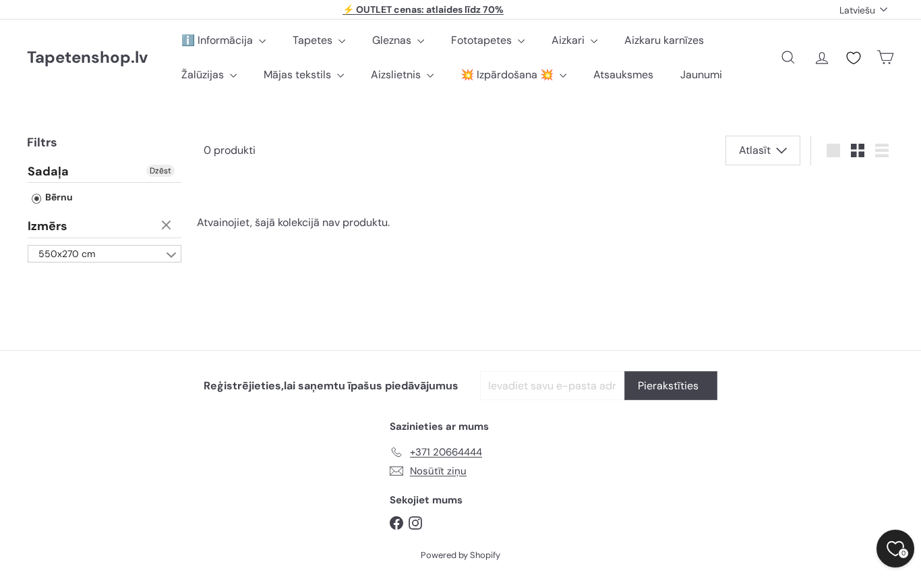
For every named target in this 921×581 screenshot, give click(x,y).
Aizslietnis (397, 74)
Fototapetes (482, 40)
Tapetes (314, 40)
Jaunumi (701, 74)
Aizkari (569, 40)
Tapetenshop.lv (87, 57)
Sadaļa (48, 172)
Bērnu (58, 198)
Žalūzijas (204, 74)
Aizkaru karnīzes (664, 40)
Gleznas (393, 40)
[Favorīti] (853, 58)
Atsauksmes (623, 74)
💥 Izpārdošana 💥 (508, 74)
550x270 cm (66, 254)
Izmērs (47, 227)
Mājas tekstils (299, 74)
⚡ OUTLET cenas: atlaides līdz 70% (423, 9)
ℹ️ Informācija (218, 40)
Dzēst (160, 170)
